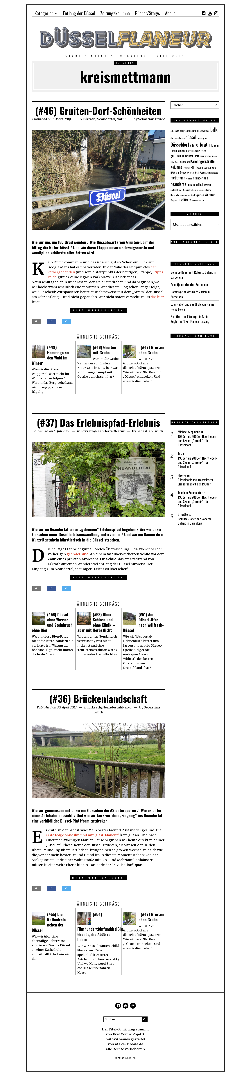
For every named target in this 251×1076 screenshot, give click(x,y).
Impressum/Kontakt (125, 1057)
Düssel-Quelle (202, 138)
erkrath (203, 144)
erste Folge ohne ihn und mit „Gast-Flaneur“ (83, 835)
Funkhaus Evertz (198, 151)
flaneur (214, 145)
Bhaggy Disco (203, 131)
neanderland (200, 178)
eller (193, 145)
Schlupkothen (189, 190)
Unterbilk (175, 195)
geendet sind (78, 554)
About (170, 13)
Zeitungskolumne (115, 13)
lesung (199, 167)
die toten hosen (178, 138)
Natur (121, 119)
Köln (193, 167)
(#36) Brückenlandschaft (98, 698)
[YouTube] (210, 13)
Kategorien (43, 13)
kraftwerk (186, 167)
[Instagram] (216, 13)
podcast (174, 190)
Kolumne (176, 167)
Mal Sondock (182, 172)
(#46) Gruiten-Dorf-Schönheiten (98, 110)
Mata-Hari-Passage (199, 172)
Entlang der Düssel (79, 13)
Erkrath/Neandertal (99, 119)
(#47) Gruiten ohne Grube (151, 349)
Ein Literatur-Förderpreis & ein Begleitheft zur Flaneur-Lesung (190, 319)
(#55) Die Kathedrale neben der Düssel (49, 922)
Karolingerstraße (202, 161)
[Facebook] (203, 13)
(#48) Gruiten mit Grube (104, 349)
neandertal (179, 184)
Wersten (210, 194)
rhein (180, 190)
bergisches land (188, 131)
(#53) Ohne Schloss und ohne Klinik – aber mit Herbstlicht (96, 622)
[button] (215, 105)
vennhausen (185, 195)
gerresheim (177, 155)
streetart (199, 190)
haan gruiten (205, 156)
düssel (190, 137)
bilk (214, 129)
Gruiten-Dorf (192, 156)
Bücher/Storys (147, 13)
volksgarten (197, 195)
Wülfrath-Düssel (198, 200)
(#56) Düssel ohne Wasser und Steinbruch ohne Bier (52, 622)
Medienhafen (213, 172)
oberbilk (207, 185)
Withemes (121, 1039)
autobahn (175, 131)
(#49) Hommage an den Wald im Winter (50, 355)
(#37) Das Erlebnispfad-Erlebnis (98, 422)
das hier (157, 297)
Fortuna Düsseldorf (181, 151)
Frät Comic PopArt (128, 1034)
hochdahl (185, 162)
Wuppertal (175, 200)
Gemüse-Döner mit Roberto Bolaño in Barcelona (194, 521)
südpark (207, 190)
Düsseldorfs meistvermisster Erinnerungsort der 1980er (195, 482)
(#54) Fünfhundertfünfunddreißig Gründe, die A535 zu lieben (100, 926)
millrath (189, 178)
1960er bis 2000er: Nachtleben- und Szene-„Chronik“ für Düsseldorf (197, 440)
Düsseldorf (180, 144)
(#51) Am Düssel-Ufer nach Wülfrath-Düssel (143, 622)
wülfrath (186, 199)
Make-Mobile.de (129, 1044)
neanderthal (195, 184)
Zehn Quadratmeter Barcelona (189, 284)
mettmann (178, 178)
